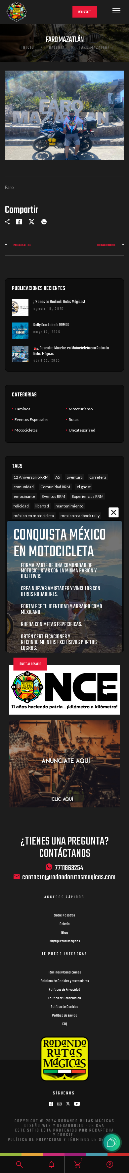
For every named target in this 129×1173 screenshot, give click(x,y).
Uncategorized (82, 430)
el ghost (84, 486)
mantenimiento (69, 505)
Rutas (74, 419)
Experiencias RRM (88, 496)
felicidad (21, 505)
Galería (64, 924)
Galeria (57, 47)
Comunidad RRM (55, 486)
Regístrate (84, 12)
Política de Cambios (64, 1007)
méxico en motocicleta (34, 515)
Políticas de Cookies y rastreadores (65, 981)
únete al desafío (30, 664)
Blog (64, 933)
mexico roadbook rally (80, 515)
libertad (42, 505)
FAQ (64, 1024)
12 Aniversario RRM (31, 477)
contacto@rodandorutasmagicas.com (68, 877)
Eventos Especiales (32, 419)
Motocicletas (26, 430)
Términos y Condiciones (64, 972)
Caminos (22, 408)
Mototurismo (81, 408)
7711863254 (69, 867)
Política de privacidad (35, 1140)
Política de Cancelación (64, 998)
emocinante (24, 496)
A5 (57, 477)
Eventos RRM (53, 496)
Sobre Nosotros (64, 915)
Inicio (28, 47)
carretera (97, 477)
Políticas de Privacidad (64, 990)
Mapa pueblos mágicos (65, 941)
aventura (75, 477)
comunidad (24, 486)
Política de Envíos (64, 1016)
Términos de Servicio (93, 1140)
